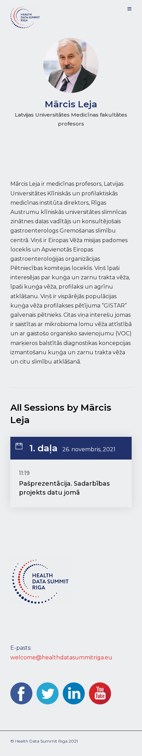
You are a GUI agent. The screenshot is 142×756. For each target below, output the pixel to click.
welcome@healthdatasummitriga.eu (61, 657)
